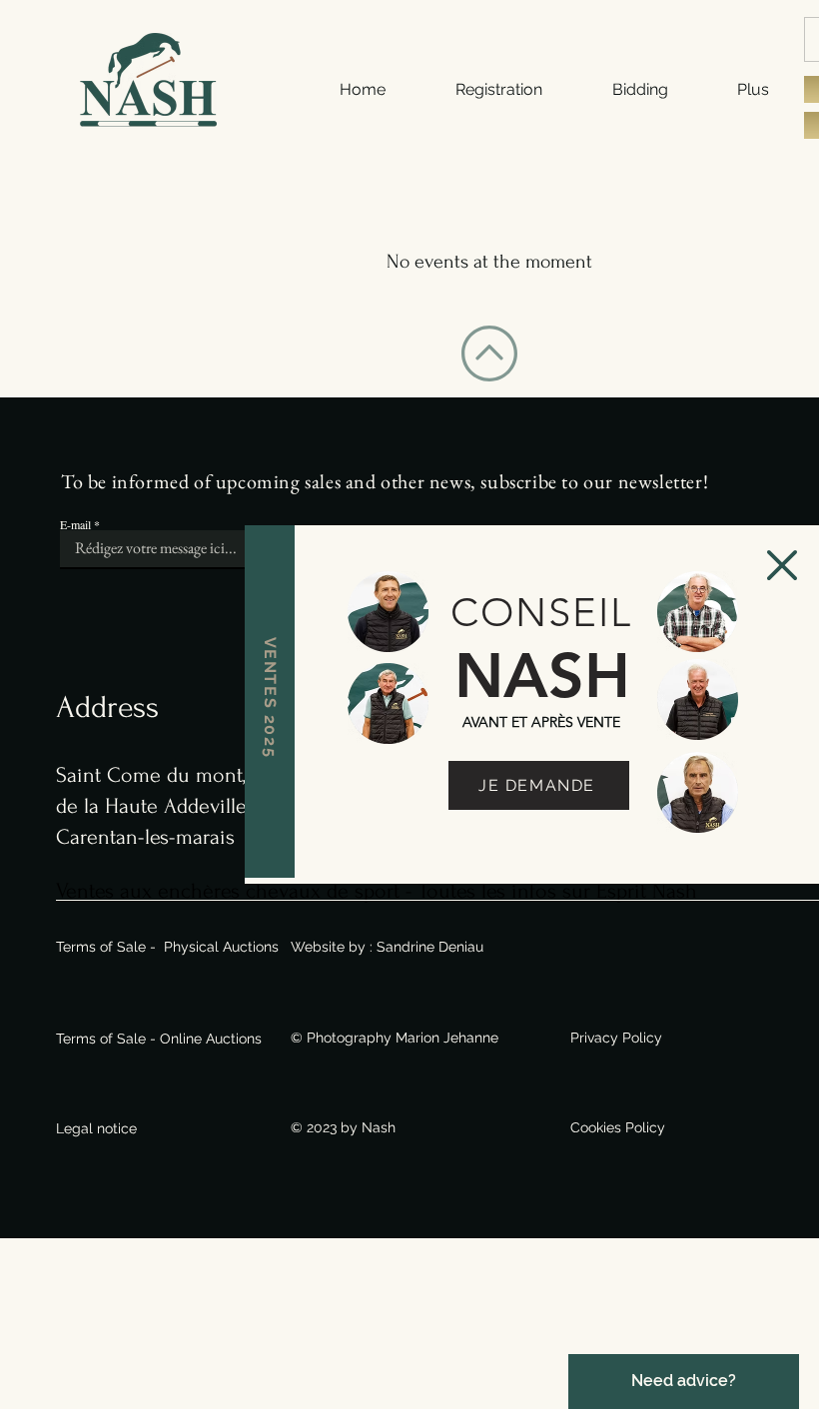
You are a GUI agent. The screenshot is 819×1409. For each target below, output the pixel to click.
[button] (782, 565)
